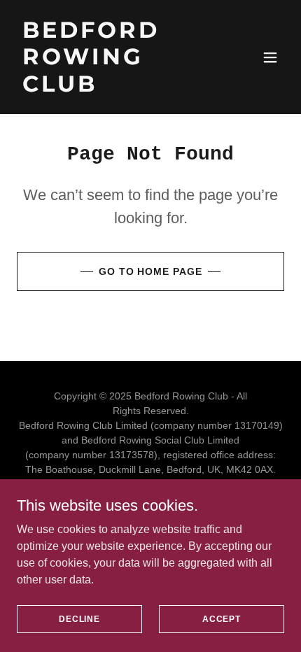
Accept (221, 618)
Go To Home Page (151, 271)
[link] (110, 88)
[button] (270, 57)
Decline (79, 618)
